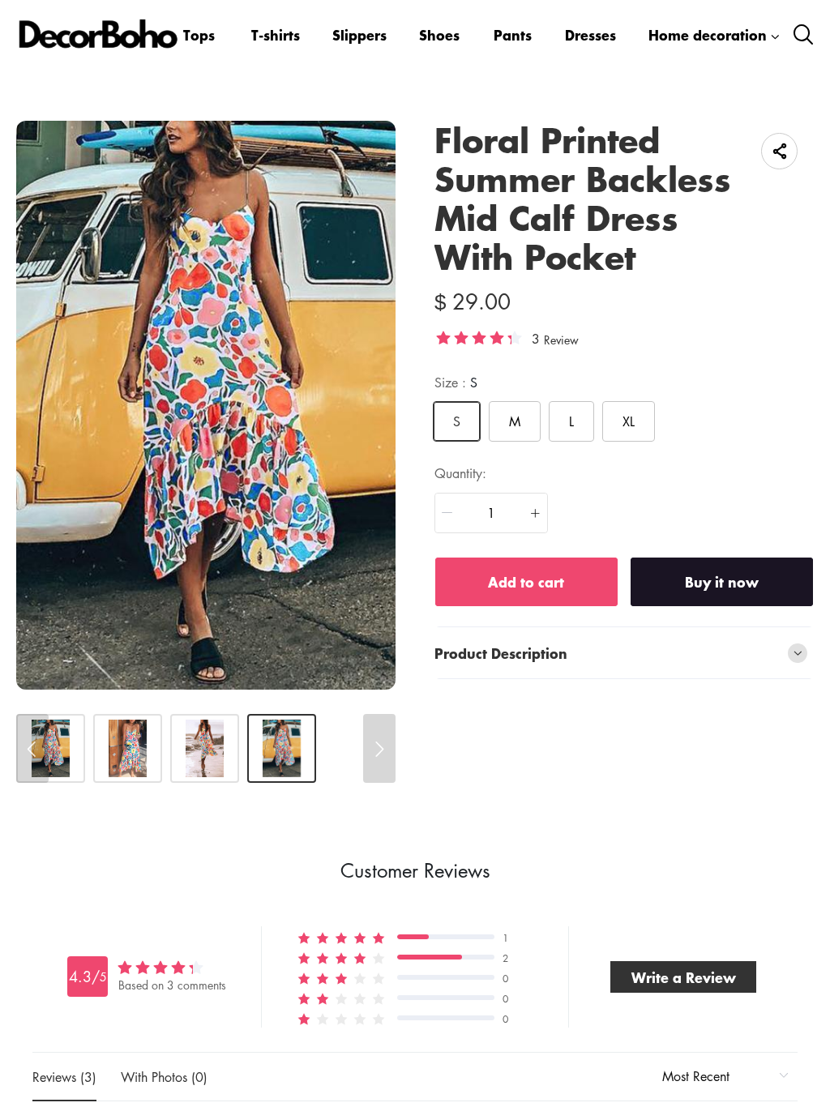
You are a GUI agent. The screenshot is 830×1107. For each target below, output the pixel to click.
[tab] (624, 653)
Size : (455, 382)
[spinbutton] (491, 513)
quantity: (460, 473)
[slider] (479, 337)
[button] (447, 513)
